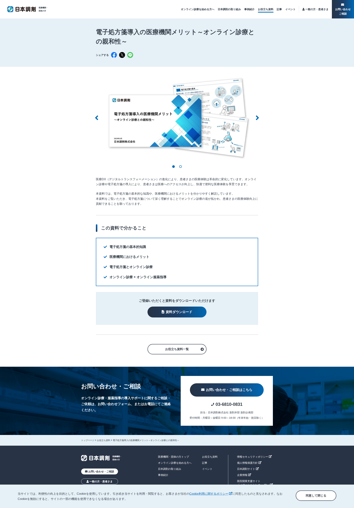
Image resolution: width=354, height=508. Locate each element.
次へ (257, 117)
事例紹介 (249, 9)
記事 (279, 9)
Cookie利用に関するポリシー (210, 493)
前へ (96, 117)
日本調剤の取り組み (229, 9)
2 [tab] (180, 166)
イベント (290, 9)
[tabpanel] (177, 117)
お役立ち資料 (265, 9)
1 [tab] (173, 166)
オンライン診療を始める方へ (197, 9)
